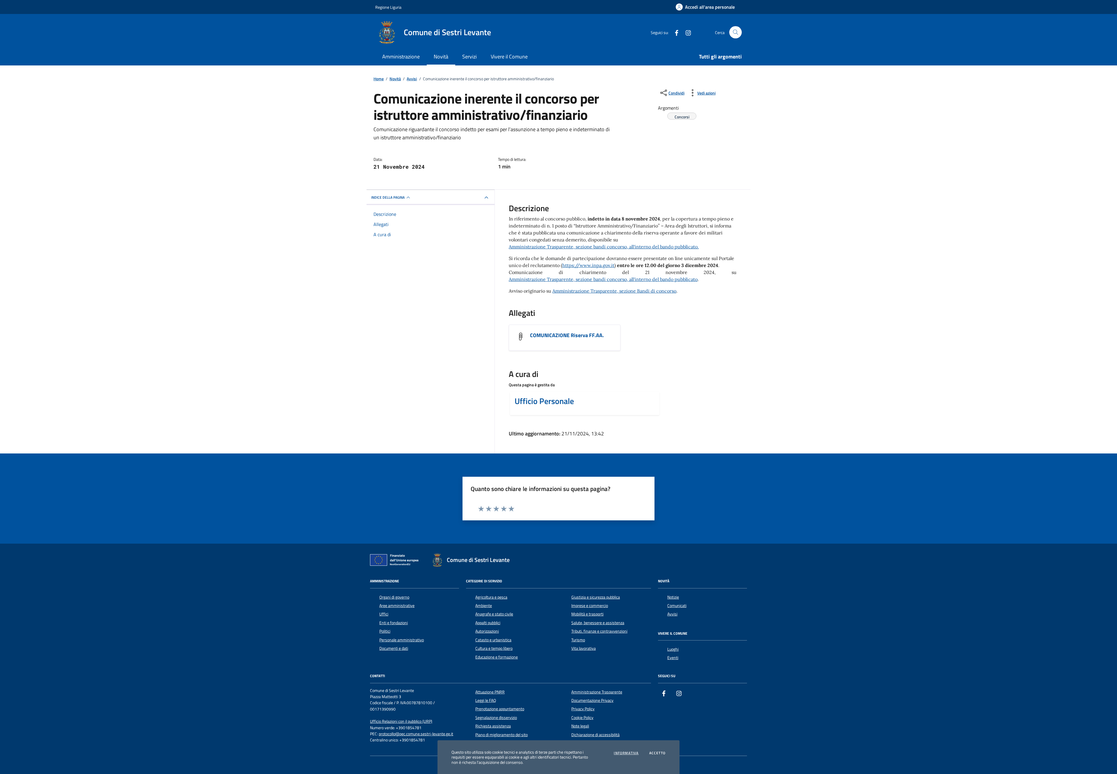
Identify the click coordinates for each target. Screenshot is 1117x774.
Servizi (469, 57)
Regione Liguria (388, 7)
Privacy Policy (583, 709)
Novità (441, 57)
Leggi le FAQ (485, 700)
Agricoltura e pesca (491, 597)
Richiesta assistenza (493, 726)
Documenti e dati (393, 648)
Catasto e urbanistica (493, 640)
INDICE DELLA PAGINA (388, 197)
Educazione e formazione (496, 657)
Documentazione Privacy (592, 700)
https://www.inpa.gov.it (588, 265)
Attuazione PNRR (490, 692)
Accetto (657, 753)
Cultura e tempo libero (494, 648)
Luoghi (673, 649)
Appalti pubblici (487, 623)
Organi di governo (394, 597)
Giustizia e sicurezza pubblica (595, 597)
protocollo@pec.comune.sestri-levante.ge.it (416, 734)
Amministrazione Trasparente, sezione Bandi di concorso (614, 291)
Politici (384, 631)
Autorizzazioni (487, 631)
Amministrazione (401, 57)
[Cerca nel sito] (735, 32)
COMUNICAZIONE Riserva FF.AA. (567, 335)
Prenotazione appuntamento (499, 709)
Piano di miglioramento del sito (501, 735)
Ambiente (483, 605)
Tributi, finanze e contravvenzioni (599, 631)
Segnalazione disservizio (496, 717)
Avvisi (672, 614)
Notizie (673, 597)
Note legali (580, 726)
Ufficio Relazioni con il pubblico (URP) (401, 721)
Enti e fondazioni (393, 623)
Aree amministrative (397, 605)
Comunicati (676, 605)
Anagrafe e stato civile (494, 614)
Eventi (672, 657)
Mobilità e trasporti (587, 614)
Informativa (626, 753)
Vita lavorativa (583, 648)
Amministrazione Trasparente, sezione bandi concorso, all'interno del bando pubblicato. (604, 247)
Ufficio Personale (544, 401)
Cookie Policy (582, 717)
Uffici (383, 614)
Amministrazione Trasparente (596, 692)
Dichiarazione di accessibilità (595, 735)
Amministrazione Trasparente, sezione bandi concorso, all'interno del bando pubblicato (603, 279)
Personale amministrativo (401, 640)
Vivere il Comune (509, 57)
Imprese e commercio (589, 605)
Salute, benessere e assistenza (597, 623)
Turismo (578, 640)
